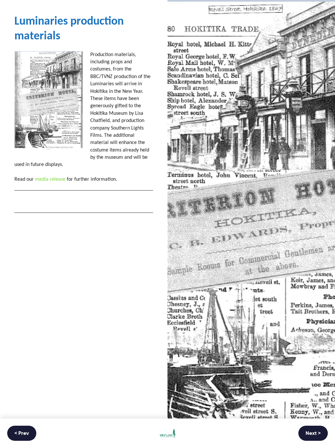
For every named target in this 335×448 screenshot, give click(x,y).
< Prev (21, 433)
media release (50, 179)
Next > (313, 433)
